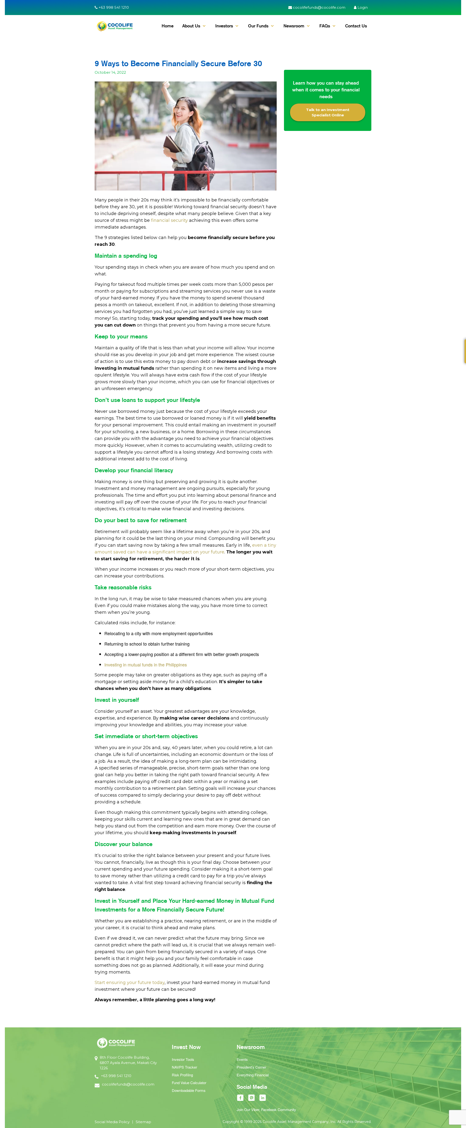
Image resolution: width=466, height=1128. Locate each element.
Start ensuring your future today (130, 982)
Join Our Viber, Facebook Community (266, 1109)
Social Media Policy (112, 1122)
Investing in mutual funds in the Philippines (145, 664)
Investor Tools (183, 1059)
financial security (169, 220)
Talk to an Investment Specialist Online (327, 112)
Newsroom (293, 26)
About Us (191, 26)
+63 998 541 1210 (113, 7)
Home (168, 26)
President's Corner (251, 1067)
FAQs (324, 26)
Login (362, 7)
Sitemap (143, 1122)
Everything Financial (253, 1074)
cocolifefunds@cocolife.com (318, 7)
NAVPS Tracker (184, 1067)
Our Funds (258, 26)
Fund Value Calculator (189, 1082)
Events (242, 1059)
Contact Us (356, 26)
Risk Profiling (182, 1074)
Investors (224, 26)
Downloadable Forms (189, 1090)
